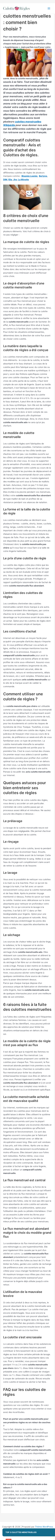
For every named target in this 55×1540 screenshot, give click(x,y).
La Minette (23, 179)
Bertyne (43, 176)
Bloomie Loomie (29, 176)
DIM (5, 179)
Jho (15, 179)
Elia (10, 179)
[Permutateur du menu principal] (49, 8)
